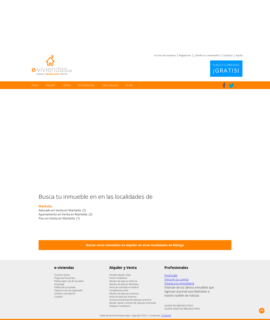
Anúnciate (170, 275)
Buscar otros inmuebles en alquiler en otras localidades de (135, 245)
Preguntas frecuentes (64, 278)
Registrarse (185, 55)
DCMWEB (166, 315)
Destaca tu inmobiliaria (179, 283)
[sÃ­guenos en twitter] (231, 85)
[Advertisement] (135, 25)
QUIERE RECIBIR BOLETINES (178, 305)
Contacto (228, 55)
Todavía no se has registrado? (68, 290)
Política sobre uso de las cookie (69, 281)
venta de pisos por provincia (122, 296)
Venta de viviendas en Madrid (123, 287)
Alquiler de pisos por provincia (124, 293)
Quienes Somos (62, 274)
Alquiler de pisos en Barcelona (124, 284)
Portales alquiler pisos (120, 274)
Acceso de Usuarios (165, 55)
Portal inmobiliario (118, 278)
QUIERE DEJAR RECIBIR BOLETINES (182, 308)
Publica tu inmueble (226, 68)
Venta (67, 85)
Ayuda (239, 55)
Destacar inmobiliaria (119, 306)
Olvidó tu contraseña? (64, 293)
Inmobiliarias (86, 85)
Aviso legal (59, 284)
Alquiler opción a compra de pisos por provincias (132, 302)
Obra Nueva (110, 85)
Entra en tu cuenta (176, 279)
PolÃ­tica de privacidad (64, 287)
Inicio (34, 85)
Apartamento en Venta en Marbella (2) (65, 214)
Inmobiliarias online (118, 290)
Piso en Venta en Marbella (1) (59, 218)
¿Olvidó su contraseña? (206, 55)
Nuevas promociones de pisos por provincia (130, 299)
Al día (129, 85)
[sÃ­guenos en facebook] (224, 85)
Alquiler (50, 85)
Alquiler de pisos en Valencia (123, 281)
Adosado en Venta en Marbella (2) (62, 210)
